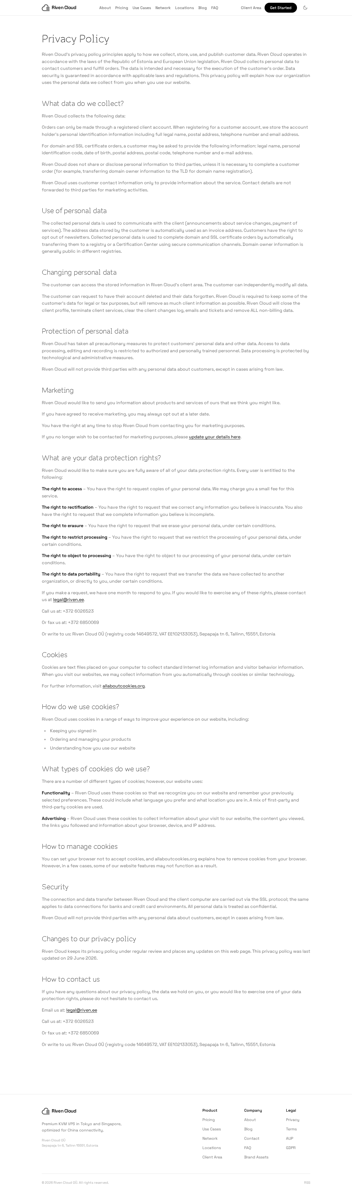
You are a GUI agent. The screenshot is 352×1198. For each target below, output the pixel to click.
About (105, 7)
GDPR (291, 1147)
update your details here (214, 437)
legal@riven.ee (68, 599)
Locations (184, 7)
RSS (307, 1182)
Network (163, 7)
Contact (251, 1138)
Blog (202, 7)
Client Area (251, 7)
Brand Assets (256, 1157)
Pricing (121, 7)
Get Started (281, 7)
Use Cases (142, 7)
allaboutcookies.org (124, 686)
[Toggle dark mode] (305, 8)
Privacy (292, 1119)
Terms (291, 1129)
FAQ (214, 7)
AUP (289, 1138)
